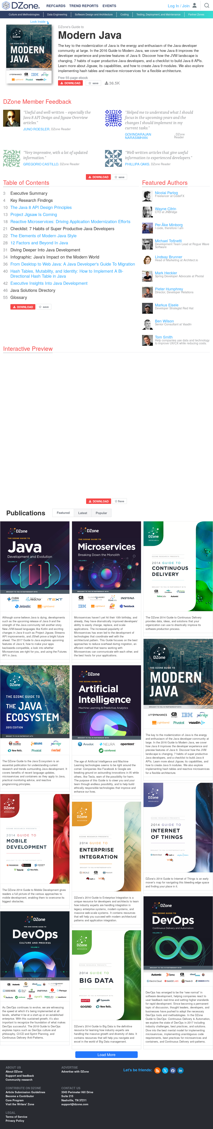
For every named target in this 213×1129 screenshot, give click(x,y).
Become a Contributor (20, 1096)
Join (186, 5)
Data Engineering (57, 14)
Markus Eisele (166, 305)
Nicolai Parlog (166, 192)
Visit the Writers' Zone (20, 1104)
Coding (124, 14)
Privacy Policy (15, 1121)
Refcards (56, 5)
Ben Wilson (164, 321)
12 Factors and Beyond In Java (39, 243)
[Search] (207, 5)
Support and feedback (20, 1076)
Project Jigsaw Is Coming (33, 214)
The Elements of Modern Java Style (43, 235)
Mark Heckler (166, 273)
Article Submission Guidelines (25, 1092)
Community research (19, 1080)
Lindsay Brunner (168, 257)
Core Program (15, 1100)
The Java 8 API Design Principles (41, 207)
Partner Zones (196, 14)
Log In (173, 5)
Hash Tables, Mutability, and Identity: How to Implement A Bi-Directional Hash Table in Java (66, 273)
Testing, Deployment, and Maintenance (158, 14)
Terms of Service (16, 1117)
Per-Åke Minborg (169, 224)
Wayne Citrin (165, 208)
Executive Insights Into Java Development (49, 283)
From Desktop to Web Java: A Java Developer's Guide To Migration (72, 264)
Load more (106, 1054)
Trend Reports (83, 5)
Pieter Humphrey (169, 289)
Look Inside (38, 21)
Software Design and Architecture (94, 14)
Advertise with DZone (75, 1071)
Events (109, 6)
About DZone (14, 1071)
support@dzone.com (74, 1104)
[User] (194, 5)
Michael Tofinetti (168, 240)
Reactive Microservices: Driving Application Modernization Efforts (70, 221)
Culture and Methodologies (24, 14)
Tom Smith (164, 337)
